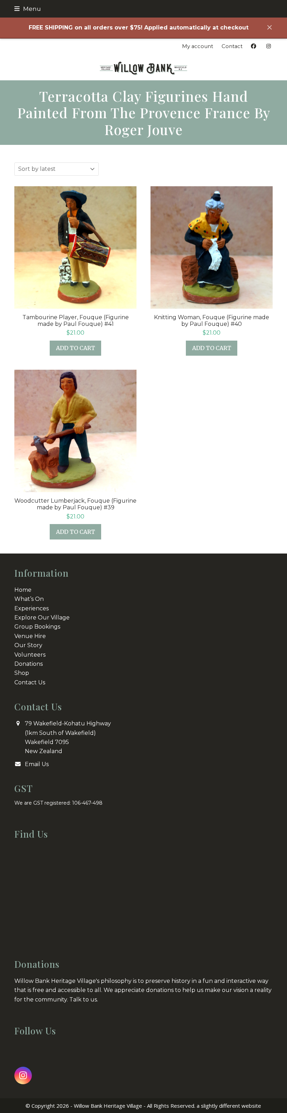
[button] (27, 8)
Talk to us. (83, 999)
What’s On (29, 599)
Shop (21, 673)
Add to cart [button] (75, 347)
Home (22, 589)
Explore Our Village (42, 617)
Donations (28, 664)
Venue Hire (30, 636)
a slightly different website (229, 1105)
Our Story (28, 645)
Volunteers (30, 654)
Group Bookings (37, 626)
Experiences (31, 608)
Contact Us (29, 682)
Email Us (37, 764)
